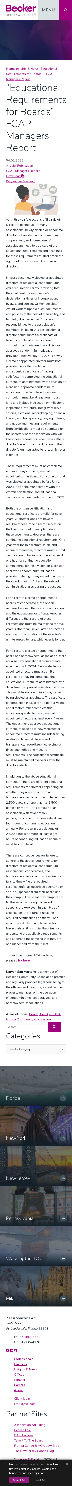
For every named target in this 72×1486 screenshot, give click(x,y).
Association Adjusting (29, 1425)
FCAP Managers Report (23, 171)
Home (10, 69)
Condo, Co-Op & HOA (45, 1014)
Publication (25, 165)
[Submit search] (54, 1027)
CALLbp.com (23, 1435)
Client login (22, 1398)
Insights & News (27, 69)
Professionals (23, 1359)
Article (11, 165)
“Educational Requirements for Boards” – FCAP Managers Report (31, 74)
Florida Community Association (28, 1019)
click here (23, 960)
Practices (20, 1364)
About (18, 1390)
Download (13, 176)
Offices (19, 1374)
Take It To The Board (28, 1440)
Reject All (39, 1480)
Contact (19, 1380)
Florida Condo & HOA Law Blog (36, 1446)
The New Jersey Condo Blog (34, 1451)
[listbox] (36, 1049)
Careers (19, 1385)
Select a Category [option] (19, 1049)
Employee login (25, 1404)
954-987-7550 (29, 1337)
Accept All (19, 1480)
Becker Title (22, 1430)
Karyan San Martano (20, 181)
